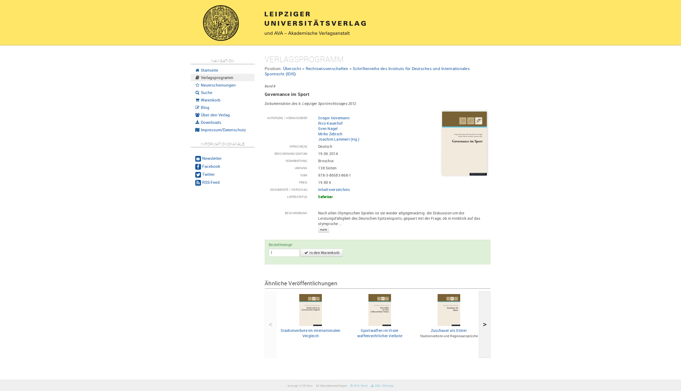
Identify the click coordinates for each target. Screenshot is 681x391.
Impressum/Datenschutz (223, 129)
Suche (206, 92)
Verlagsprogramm (216, 77)
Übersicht (292, 68)
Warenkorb (210, 100)
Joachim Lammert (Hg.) (338, 139)
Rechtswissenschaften (327, 68)
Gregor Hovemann (334, 117)
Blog (204, 107)
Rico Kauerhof (330, 123)
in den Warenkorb (324, 252)
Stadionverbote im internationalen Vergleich (310, 333)
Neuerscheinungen (218, 85)
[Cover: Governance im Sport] (464, 143)
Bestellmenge (280, 244)
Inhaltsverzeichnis (334, 189)
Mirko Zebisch (330, 133)
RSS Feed (360, 386)
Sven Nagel (328, 128)
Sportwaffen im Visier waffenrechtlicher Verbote (379, 333)
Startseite (209, 70)
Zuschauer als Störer (449, 330)
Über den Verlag (215, 114)
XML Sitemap (383, 386)
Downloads (210, 122)
